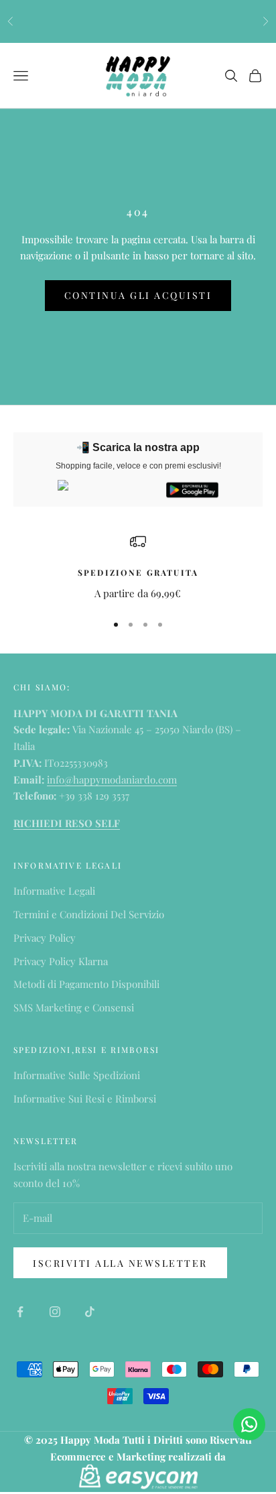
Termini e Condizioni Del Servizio (88, 914)
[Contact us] (249, 1424)
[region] (138, 567)
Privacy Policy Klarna (60, 961)
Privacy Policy (44, 937)
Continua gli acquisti (138, 295)
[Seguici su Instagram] (55, 1311)
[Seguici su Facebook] (20, 1311)
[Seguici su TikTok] (89, 1311)
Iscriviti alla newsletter (120, 1263)
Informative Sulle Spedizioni (76, 1075)
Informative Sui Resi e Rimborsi (84, 1098)
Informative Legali (54, 890)
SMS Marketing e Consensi (73, 1007)
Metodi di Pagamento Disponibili (86, 984)
